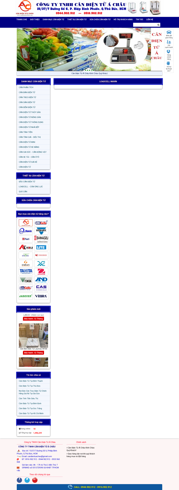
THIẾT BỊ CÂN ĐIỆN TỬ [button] (76, 19)
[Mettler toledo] (26, 256)
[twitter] (27, 480)
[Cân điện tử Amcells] (26, 289)
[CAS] (41, 289)
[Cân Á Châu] (26, 223)
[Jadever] (26, 297)
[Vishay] (41, 231)
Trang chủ (21, 19)
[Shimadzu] (41, 240)
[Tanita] (26, 272)
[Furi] (26, 240)
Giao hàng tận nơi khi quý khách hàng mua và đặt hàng (81, 455)
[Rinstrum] (26, 264)
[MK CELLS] (41, 223)
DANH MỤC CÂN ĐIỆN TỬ (33, 81)
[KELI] (26, 248)
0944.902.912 (88, 487)
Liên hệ (149, 19)
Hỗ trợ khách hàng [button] (123, 19)
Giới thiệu (35, 19)
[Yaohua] (41, 256)
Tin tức (139, 19)
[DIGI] (26, 280)
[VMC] (41, 264)
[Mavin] (26, 231)
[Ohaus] (41, 272)
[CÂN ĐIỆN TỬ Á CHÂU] (89, 8)
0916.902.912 (104, 487)
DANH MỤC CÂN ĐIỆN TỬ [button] (53, 19)
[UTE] (41, 248)
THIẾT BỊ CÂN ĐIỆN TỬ (33, 175)
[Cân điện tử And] (41, 280)
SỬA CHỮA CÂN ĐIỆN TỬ (100, 19)
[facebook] (19, 480)
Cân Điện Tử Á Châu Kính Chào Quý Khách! (89, 73)
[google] (34, 480)
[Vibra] (41, 297)
